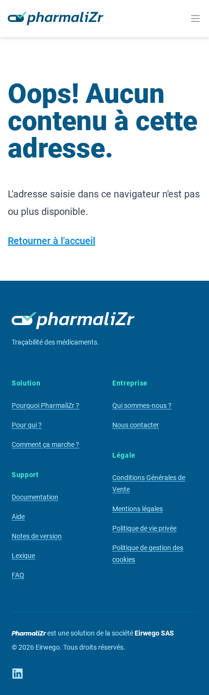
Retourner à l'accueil (51, 241)
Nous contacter (135, 425)
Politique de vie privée (144, 528)
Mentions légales (137, 509)
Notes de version (37, 536)
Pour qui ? (27, 425)
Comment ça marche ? (45, 444)
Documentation (35, 497)
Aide (18, 517)
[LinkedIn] (17, 673)
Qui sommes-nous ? (142, 405)
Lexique (23, 556)
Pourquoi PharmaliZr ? (45, 405)
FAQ (18, 575)
